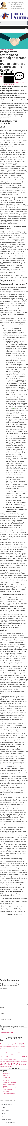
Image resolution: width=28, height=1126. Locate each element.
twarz (25, 1061)
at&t (6, 1044)
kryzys (12, 1054)
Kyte (14, 1054)
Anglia (2, 1044)
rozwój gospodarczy (16, 1059)
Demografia (6, 1077)
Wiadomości (6, 1091)
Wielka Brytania (12, 1064)
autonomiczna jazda (11, 1044)
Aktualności (6, 1073)
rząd (25, 1059)
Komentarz (3, 988)
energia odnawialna (7, 1049)
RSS (2, 1116)
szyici (7, 1061)
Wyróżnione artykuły (9, 1093)
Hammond (22, 1049)
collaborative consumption (5, 1046)
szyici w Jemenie (11, 1061)
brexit (22, 1043)
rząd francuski (2, 1061)
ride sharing (6, 1059)
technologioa (17, 1061)
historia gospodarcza (7, 1052)
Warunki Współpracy (6, 1119)
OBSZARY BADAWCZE (6, 1104)
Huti (12, 1052)
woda (1, 1066)
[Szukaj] (27, 23)
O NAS (3, 1107)
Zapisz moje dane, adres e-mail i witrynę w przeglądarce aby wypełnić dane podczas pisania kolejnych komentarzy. (14, 1028)
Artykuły (5, 1075)
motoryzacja (4, 1057)
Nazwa (2, 1007)
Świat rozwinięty (7, 1089)
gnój (19, 1049)
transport (22, 1061)
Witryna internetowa (5, 1019)
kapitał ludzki (24, 1052)
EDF (20, 1046)
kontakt (3, 1113)
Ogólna (5, 1086)
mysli (11, 1056)
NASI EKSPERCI (5, 1110)
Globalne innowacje (8, 1081)
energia (1, 1049)
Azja (16, 1044)
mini (18, 1054)
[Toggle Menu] (26, 28)
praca (24, 1056)
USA (1, 1064)
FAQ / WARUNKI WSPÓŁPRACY (8, 1122)
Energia (5, 1079)
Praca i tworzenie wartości (10, 1088)
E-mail (2, 1013)
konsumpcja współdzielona (5, 1054)
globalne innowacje (14, 1049)
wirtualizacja (23, 1064)
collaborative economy (14, 1046)
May (16, 1054)
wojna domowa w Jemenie (7, 1066)
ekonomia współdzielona (11, 1048)
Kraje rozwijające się (9, 1084)
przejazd (1, 1059)
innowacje (17, 1052)
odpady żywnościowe (16, 1056)
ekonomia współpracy (21, 1048)
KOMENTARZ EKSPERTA (7, 49)
